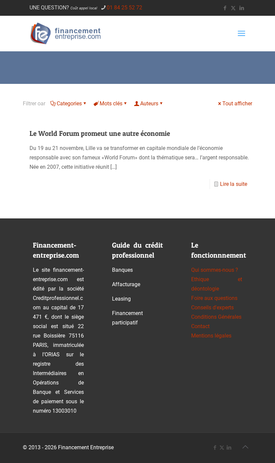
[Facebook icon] (224, 8)
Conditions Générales (216, 317)
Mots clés (111, 103)
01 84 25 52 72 (124, 7)
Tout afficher (237, 103)
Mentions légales (211, 335)
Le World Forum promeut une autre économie (100, 133)
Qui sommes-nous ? (214, 270)
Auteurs (149, 103)
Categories (69, 103)
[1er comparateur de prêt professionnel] (68, 33)
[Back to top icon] (245, 447)
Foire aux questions (214, 298)
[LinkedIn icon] (241, 8)
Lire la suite (233, 184)
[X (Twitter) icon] (233, 8)
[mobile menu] (241, 33)
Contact (200, 326)
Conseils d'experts (212, 307)
